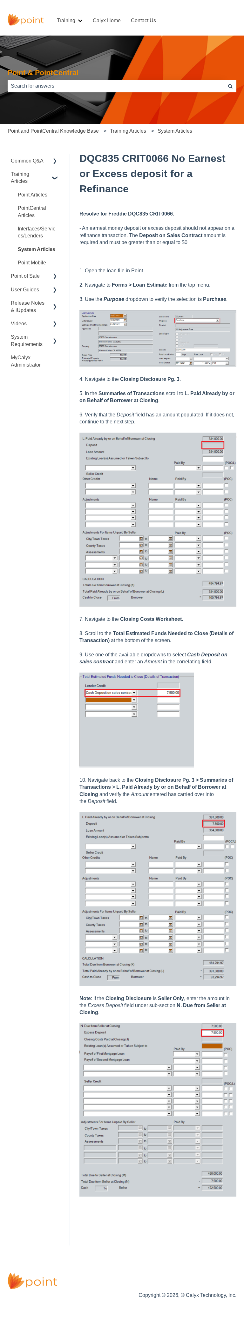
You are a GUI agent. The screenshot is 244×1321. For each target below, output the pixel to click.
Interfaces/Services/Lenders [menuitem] (36, 232)
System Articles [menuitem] (36, 249)
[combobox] (116, 86)
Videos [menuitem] (19, 323)
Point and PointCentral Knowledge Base (53, 131)
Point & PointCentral (43, 73)
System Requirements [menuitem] (27, 340)
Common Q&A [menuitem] (27, 160)
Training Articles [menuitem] (20, 177)
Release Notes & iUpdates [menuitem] (27, 306)
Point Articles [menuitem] (32, 194)
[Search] (230, 86)
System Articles (175, 131)
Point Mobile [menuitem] (32, 262)
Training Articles (128, 131)
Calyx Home (107, 20)
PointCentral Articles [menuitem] (32, 211)
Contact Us (143, 20)
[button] (55, 161)
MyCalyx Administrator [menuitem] (26, 361)
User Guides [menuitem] (25, 289)
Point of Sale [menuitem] (25, 276)
